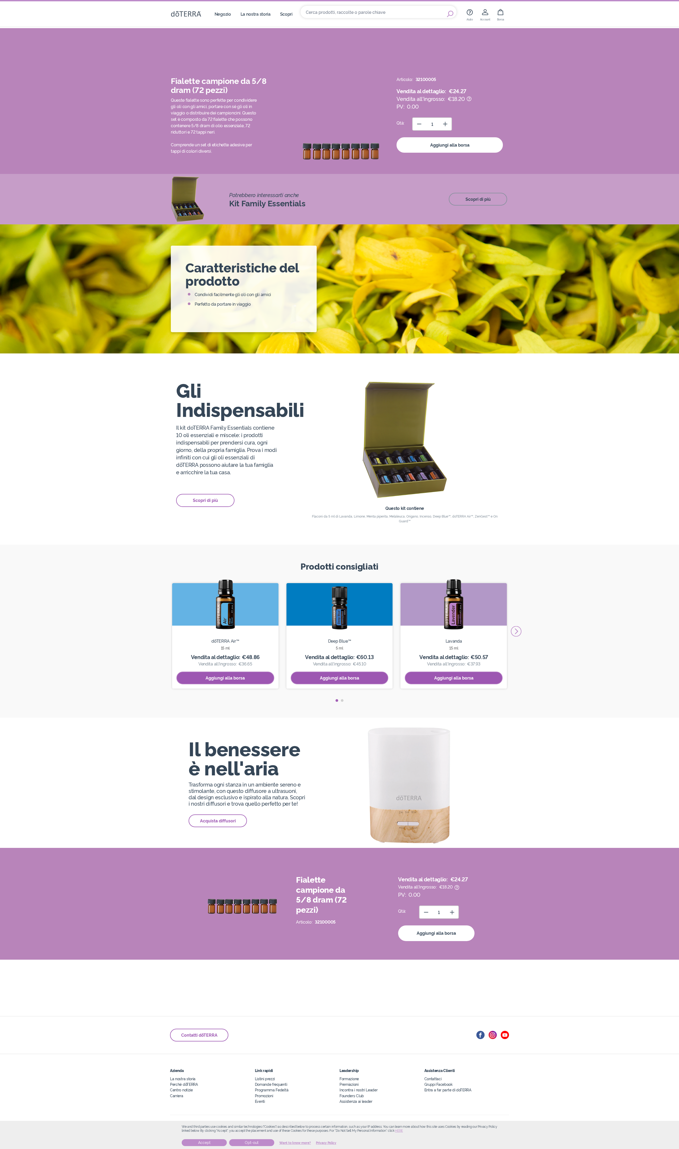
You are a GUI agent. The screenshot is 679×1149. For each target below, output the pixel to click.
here (399, 1131)
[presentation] (516, 631)
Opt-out (252, 1143)
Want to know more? (295, 1143)
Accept (204, 1143)
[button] (337, 700)
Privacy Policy (326, 1143)
